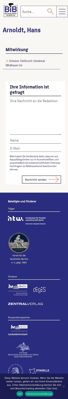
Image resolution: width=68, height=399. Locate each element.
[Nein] (63, 386)
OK (19, 393)
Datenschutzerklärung (39, 393)
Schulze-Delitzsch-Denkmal (27, 60)
